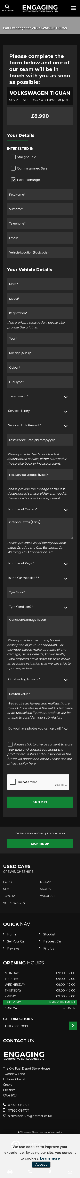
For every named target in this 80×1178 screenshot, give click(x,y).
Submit (40, 802)
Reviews (13, 948)
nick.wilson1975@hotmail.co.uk (29, 1116)
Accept (41, 1164)
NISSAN (46, 882)
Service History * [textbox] (20, 411)
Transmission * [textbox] (18, 396)
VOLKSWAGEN (14, 903)
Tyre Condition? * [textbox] (21, 607)
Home (11, 934)
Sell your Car (16, 941)
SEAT (7, 889)
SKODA (45, 889)
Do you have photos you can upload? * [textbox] (35, 728)
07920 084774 (18, 1105)
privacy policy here (21, 763)
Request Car (52, 941)
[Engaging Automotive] (40, 8)
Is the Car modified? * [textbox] (23, 578)
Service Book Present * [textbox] (24, 425)
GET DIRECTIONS (18, 1019)
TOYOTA (9, 896)
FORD (7, 882)
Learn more (50, 1158)
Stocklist (49, 934)
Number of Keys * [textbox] (21, 563)
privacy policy (55, 1132)
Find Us (48, 948)
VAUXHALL (48, 896)
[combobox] (40, 396)
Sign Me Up (40, 844)
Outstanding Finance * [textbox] (24, 679)
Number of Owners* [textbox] (22, 509)
